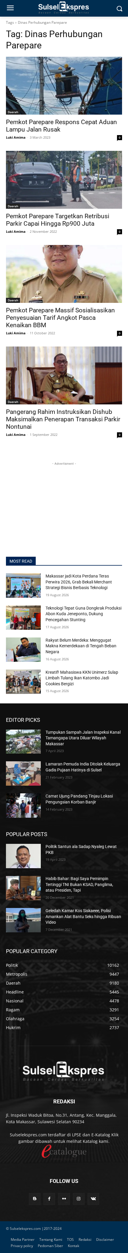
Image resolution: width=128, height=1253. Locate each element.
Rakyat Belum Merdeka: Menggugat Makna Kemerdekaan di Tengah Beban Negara (81, 646)
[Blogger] (34, 1199)
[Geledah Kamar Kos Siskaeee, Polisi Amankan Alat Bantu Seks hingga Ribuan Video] (23, 920)
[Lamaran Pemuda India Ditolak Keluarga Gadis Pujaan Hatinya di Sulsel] (23, 773)
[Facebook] (49, 1199)
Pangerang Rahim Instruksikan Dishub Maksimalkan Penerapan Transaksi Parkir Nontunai (63, 419)
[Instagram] (79, 1199)
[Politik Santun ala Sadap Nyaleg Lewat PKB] (23, 856)
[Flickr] (64, 1199)
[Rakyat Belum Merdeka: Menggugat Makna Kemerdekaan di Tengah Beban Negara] (23, 649)
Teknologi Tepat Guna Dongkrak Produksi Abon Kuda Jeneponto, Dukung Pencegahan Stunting (83, 614)
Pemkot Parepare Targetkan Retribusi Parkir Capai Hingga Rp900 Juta (57, 220)
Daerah (13, 112)
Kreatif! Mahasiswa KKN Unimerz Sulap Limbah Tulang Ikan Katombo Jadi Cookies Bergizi (82, 678)
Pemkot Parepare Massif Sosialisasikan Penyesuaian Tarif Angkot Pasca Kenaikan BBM (60, 318)
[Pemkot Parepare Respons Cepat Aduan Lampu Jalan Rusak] (64, 86)
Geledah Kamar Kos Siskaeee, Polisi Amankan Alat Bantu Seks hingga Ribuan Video (83, 916)
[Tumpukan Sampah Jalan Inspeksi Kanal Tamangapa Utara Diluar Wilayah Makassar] (23, 742)
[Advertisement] (64, 504)
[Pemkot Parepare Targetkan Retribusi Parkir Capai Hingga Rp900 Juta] (64, 180)
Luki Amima (16, 137)
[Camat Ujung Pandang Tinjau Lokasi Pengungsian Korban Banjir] (23, 805)
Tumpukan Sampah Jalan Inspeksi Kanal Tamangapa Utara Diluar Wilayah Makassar (83, 738)
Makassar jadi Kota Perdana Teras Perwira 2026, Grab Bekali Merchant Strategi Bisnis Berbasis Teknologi (79, 582)
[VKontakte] (93, 1199)
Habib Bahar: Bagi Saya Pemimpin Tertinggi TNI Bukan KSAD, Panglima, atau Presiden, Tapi (79, 884)
